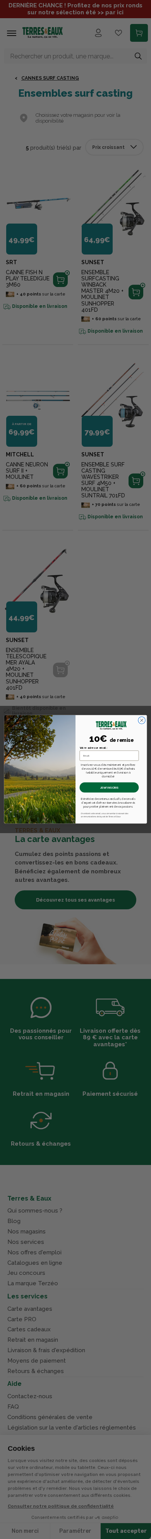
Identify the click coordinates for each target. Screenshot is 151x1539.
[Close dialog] (141, 720)
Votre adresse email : (94, 747)
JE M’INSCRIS (109, 788)
